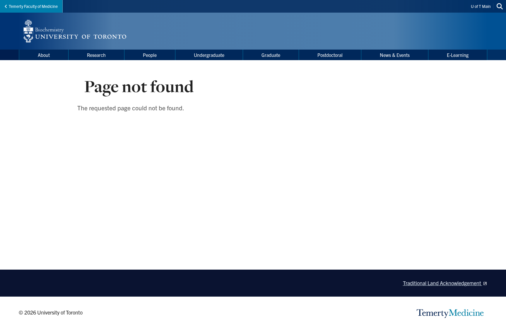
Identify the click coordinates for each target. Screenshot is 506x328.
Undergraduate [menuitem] (209, 55)
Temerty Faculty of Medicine (33, 6)
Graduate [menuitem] (270, 55)
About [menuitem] (44, 55)
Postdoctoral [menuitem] (330, 55)
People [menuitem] (150, 55)
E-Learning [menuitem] (458, 55)
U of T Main (481, 6)
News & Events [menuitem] (395, 55)
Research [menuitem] (96, 55)
